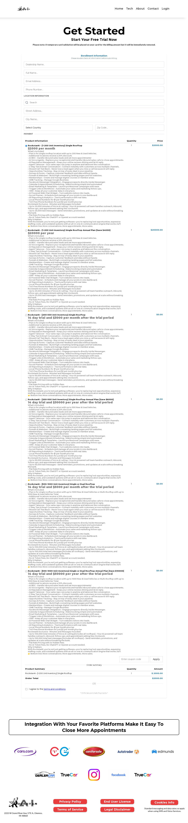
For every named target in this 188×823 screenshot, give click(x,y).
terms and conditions (55, 689)
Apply (156, 659)
